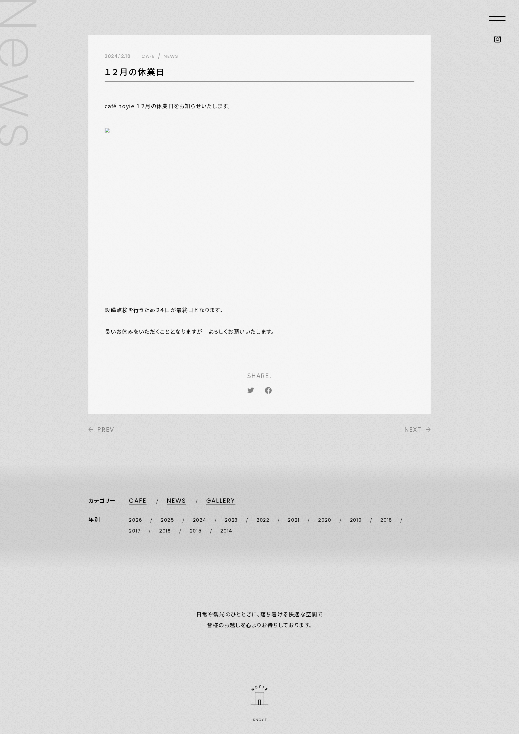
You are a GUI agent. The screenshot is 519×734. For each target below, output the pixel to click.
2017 (135, 531)
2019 (356, 520)
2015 (196, 531)
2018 (386, 520)
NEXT (413, 429)
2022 (263, 520)
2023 (231, 520)
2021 (294, 520)
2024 (200, 520)
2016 (165, 531)
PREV (105, 429)
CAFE (138, 501)
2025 (167, 520)
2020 (324, 520)
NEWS (176, 501)
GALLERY (220, 501)
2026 (135, 520)
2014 (226, 531)
